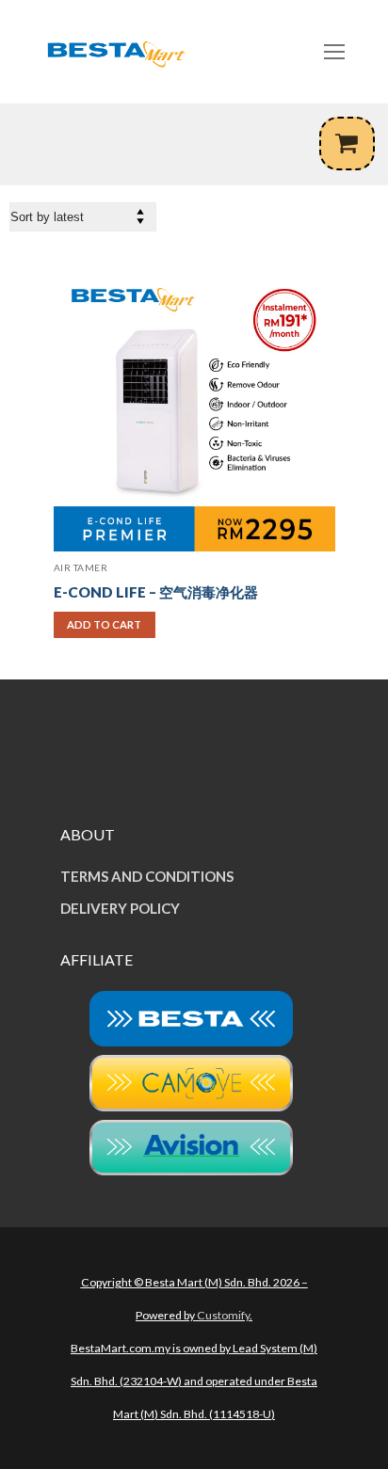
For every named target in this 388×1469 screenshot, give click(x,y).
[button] (104, 625)
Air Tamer (81, 567)
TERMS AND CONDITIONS (147, 876)
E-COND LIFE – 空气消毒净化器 (156, 591)
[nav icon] (334, 52)
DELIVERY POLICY (120, 908)
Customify (223, 1315)
